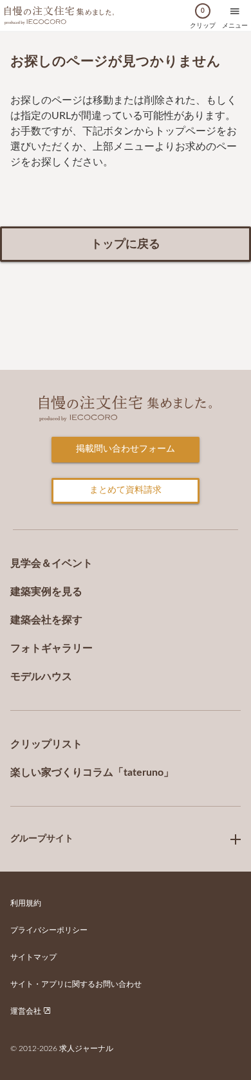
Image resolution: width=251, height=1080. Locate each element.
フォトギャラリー (51, 648)
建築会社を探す (46, 620)
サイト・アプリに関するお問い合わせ (76, 984)
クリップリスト (46, 744)
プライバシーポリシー (49, 930)
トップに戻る (125, 244)
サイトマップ (33, 957)
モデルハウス (41, 677)
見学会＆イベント (51, 563)
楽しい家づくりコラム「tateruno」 (92, 772)
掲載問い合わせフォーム (125, 448)
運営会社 (26, 1011)
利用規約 (25, 903)
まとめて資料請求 (125, 490)
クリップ (203, 18)
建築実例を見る (46, 592)
